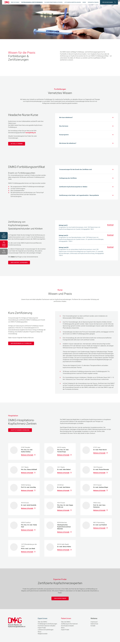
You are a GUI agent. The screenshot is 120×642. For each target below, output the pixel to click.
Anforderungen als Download (21, 343)
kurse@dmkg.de (31, 132)
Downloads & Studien (67, 626)
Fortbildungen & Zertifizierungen (31, 2)
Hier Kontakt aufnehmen (19, 262)
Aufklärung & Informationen (69, 624)
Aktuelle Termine (17, 143)
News (84, 2)
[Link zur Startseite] (6, 2)
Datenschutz (94, 624)
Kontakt (93, 626)
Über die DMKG (15, 2)
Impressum (94, 622)
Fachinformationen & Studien (53, 2)
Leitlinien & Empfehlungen (72, 2)
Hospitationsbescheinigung (20, 430)
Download (110, 225)
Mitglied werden (42, 633)
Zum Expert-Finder (60, 598)
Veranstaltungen (93, 2)
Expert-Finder (42, 627)
